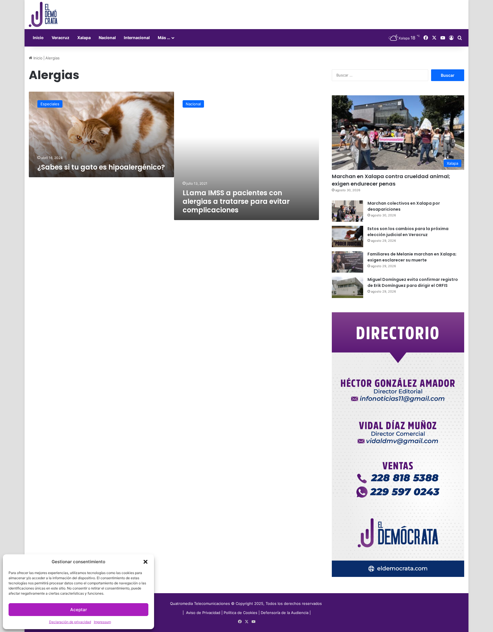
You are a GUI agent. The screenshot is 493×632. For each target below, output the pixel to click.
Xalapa (84, 37)
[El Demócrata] (43, 14)
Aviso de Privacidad (203, 612)
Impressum (102, 622)
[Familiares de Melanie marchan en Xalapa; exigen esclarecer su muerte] (347, 262)
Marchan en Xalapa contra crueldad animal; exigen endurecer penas (391, 180)
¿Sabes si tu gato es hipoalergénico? (101, 167)
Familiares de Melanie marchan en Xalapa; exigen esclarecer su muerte (411, 257)
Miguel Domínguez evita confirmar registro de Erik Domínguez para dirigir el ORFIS (412, 282)
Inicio (38, 37)
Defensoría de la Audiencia (284, 612)
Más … (164, 37)
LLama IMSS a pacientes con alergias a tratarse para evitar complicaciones (236, 201)
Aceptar (78, 609)
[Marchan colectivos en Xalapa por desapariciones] (347, 211)
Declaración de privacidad (70, 622)
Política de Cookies (240, 612)
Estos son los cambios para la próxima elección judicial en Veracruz (407, 231)
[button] (145, 562)
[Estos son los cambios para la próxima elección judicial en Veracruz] (347, 236)
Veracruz (60, 37)
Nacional (107, 37)
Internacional (137, 37)
